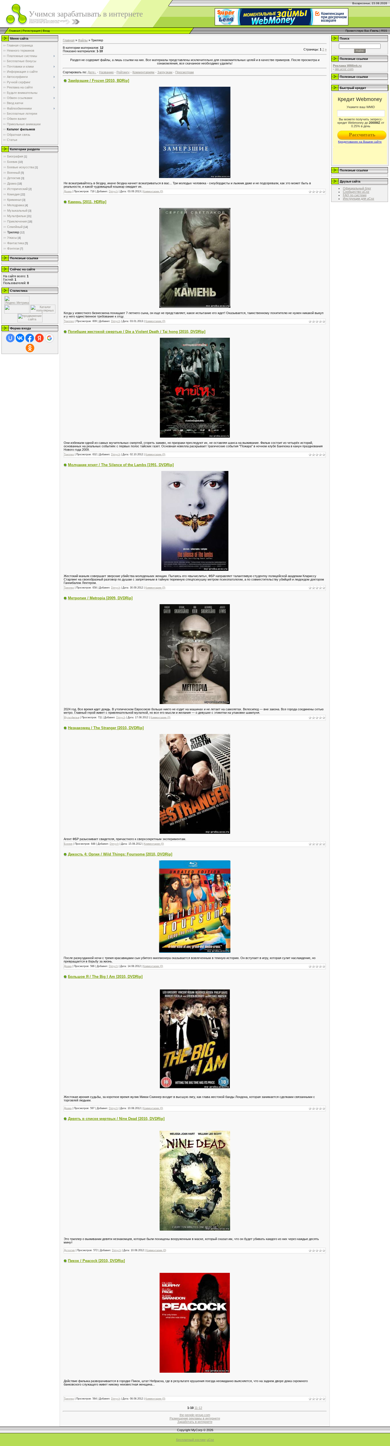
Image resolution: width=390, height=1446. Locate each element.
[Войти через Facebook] (29, 338)
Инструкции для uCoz (358, 198)
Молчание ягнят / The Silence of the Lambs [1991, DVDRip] (121, 465)
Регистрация (31, 30)
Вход (46, 30)
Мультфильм (16, 216)
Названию (106, 72)
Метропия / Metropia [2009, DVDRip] (100, 598)
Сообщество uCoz (356, 191)
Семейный (15, 226)
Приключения (17, 221)
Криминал (14, 199)
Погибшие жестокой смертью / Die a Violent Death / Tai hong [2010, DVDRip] (136, 331)
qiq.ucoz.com (344, 69)
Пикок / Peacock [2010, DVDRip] (96, 1261)
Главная (14, 30)
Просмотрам (184, 72)
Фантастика (15, 243)
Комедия (13, 194)
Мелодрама (15, 205)
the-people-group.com (195, 1415)
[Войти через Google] (49, 338)
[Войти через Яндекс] (39, 338)
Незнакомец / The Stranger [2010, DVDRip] (106, 728)
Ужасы (12, 237)
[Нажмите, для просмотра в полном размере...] (194, 132)
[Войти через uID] (10, 338)
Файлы (83, 40)
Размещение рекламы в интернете (195, 1418)
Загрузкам (164, 72)
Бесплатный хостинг (191, 1439)
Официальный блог (357, 188)
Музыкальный (17, 210)
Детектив (13, 178)
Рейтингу (123, 72)
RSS (384, 30)
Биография (15, 156)
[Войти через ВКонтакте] (20, 338)
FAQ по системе (355, 195)
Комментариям (143, 72)
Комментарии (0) (153, 191)
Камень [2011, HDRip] (87, 202)
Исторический (17, 189)
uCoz (210, 1439)
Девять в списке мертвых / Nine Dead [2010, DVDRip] (116, 1119)
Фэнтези (13, 248)
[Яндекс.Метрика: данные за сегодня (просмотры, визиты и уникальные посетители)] (16, 300)
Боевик (12, 161)
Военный (13, 172)
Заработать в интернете (194, 1421)
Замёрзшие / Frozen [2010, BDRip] (98, 80)
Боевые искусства (20, 167)
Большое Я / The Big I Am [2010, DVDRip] (105, 976)
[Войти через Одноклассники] (30, 348)
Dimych (113, 191)
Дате (91, 72)
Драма (12, 183)
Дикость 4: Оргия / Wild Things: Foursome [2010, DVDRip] (120, 854)
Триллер (13, 232)
